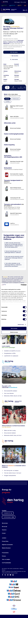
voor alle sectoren (6, 427)
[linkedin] (13, 575)
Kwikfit (11, 435)
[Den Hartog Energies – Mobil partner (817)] (14, 445)
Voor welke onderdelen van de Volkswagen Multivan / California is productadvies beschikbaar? (13, 265)
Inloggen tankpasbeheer (10, 475)
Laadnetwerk (7, 355)
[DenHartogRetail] (7, 440)
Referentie (6, 435)
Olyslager (5, 276)
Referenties (7, 395)
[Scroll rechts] (25, 88)
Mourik (15, 395)
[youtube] (10, 575)
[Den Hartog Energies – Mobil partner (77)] (14, 366)
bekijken (15, 390)
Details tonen (21, 324)
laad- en (4, 347)
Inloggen (18, 2)
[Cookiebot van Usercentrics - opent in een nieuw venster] (21, 285)
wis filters (7, 101)
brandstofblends (13, 387)
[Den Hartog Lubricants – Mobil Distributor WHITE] (8, 9)
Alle (5, 390)
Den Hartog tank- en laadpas (11, 470)
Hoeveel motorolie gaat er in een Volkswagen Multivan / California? (13, 251)
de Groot (19, 435)
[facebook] (2, 575)
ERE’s (14, 353)
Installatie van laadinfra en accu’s (12, 350)
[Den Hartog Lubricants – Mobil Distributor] (11, 400)
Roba (15, 435)
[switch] (25, 311)
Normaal (7, 98)
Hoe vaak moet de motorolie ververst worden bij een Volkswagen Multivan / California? (14, 258)
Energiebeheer (7, 353)
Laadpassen (15, 355)
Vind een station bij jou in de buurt (12, 473)
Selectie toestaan (14, 332)
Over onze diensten (9, 393)
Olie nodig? (23, 2)
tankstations (11, 465)
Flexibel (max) (16, 98)
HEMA (11, 395)
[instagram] (7, 575)
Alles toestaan (14, 328)
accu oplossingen (10, 347)
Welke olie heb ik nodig (10, 430)
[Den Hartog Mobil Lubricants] (14, 406)
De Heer (20, 395)
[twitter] (5, 575)
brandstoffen (9, 390)
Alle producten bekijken (10, 433)
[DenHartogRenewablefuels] (7, 360)
